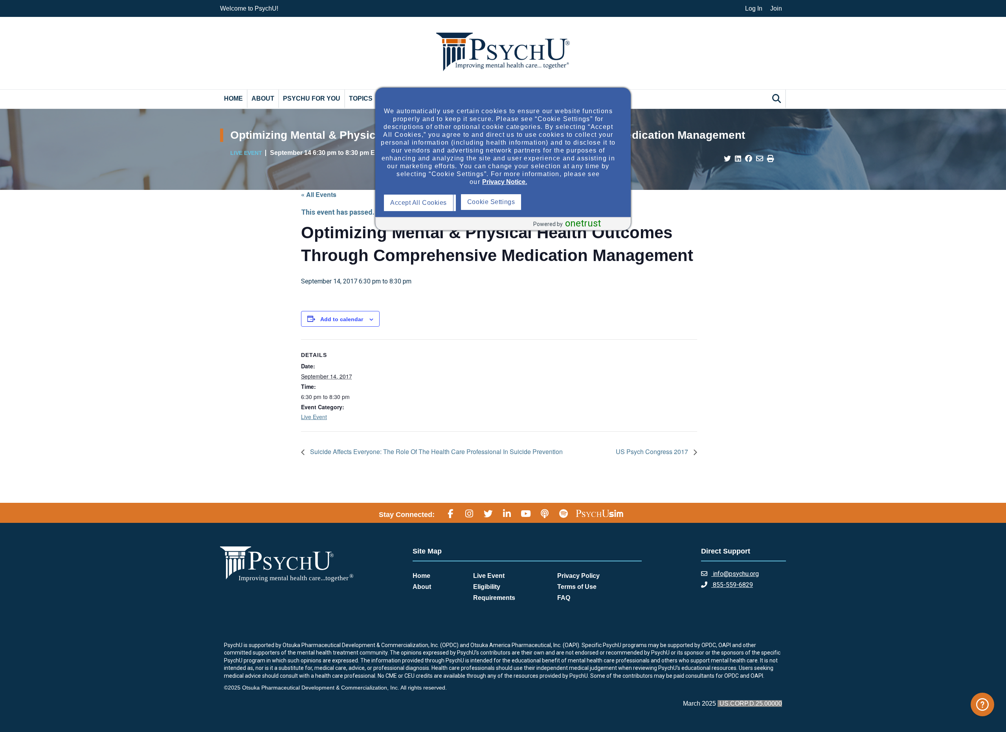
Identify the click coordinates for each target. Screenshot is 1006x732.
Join (776, 8)
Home (233, 98)
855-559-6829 (732, 585)
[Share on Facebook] (748, 159)
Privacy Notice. (504, 181)
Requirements (494, 597)
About (263, 98)
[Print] (770, 159)
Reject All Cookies (495, 202)
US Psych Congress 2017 (653, 451)
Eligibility (486, 586)
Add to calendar (341, 319)
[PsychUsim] (599, 513)
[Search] (777, 98)
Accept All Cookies (420, 202)
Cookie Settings (569, 202)
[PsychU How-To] (982, 704)
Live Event (314, 417)
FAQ (563, 597)
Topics (361, 98)
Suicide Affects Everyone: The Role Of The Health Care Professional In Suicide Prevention (435, 451)
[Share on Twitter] (727, 159)
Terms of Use (577, 586)
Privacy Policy (578, 575)
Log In (753, 8)
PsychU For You (311, 98)
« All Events (318, 194)
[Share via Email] (759, 159)
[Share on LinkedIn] (738, 159)
